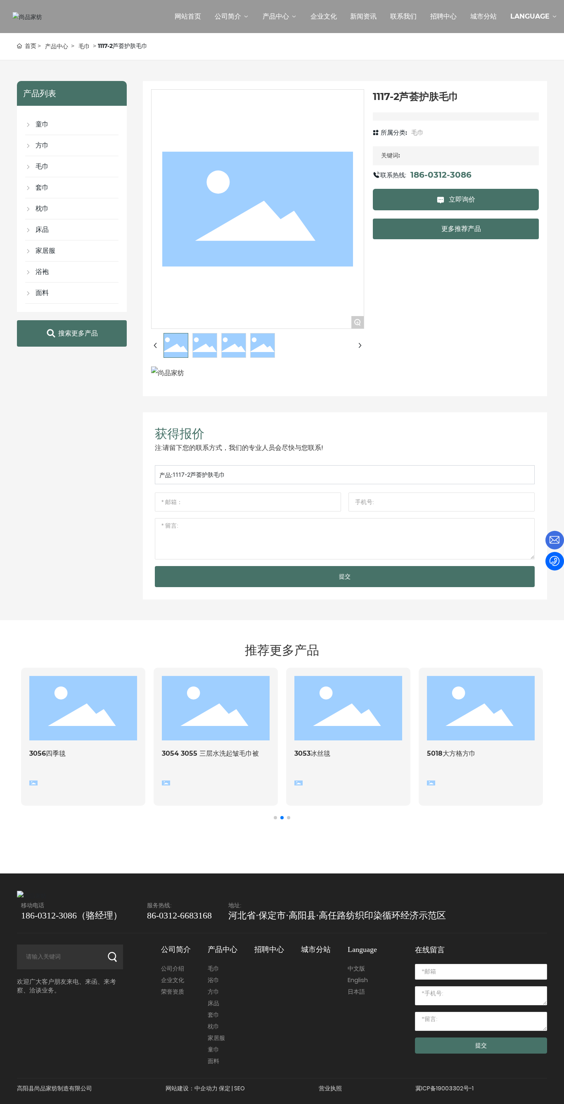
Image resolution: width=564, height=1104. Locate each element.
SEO (239, 1088)
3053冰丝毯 (312, 753)
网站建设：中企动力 (192, 1088)
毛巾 (84, 46)
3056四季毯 (47, 753)
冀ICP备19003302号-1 (444, 1088)
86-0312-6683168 (179, 915)
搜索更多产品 (78, 333)
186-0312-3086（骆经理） (71, 915)
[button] (275, 817)
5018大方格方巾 (451, 753)
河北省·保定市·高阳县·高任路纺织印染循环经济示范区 (337, 915)
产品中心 (56, 46)
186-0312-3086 (441, 175)
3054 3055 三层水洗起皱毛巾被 (210, 753)
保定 (224, 1088)
